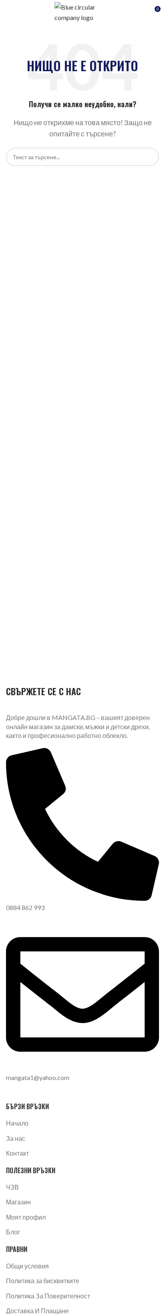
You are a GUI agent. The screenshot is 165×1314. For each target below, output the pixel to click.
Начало (17, 1123)
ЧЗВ (12, 1187)
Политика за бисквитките (42, 1280)
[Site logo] (82, 11)
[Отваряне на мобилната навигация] (9, 12)
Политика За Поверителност (48, 1296)
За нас (15, 1138)
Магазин (18, 1202)
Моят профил (26, 1217)
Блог (13, 1232)
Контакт (17, 1153)
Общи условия (27, 1266)
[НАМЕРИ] (150, 157)
